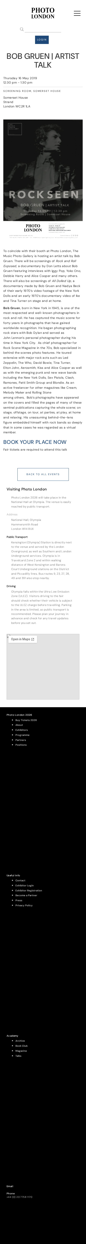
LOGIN (42, 39)
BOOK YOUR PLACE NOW (35, 442)
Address (12, 514)
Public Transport (17, 537)
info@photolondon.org (20, 1189)
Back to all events (43, 474)
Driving (11, 586)
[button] (43, 514)
